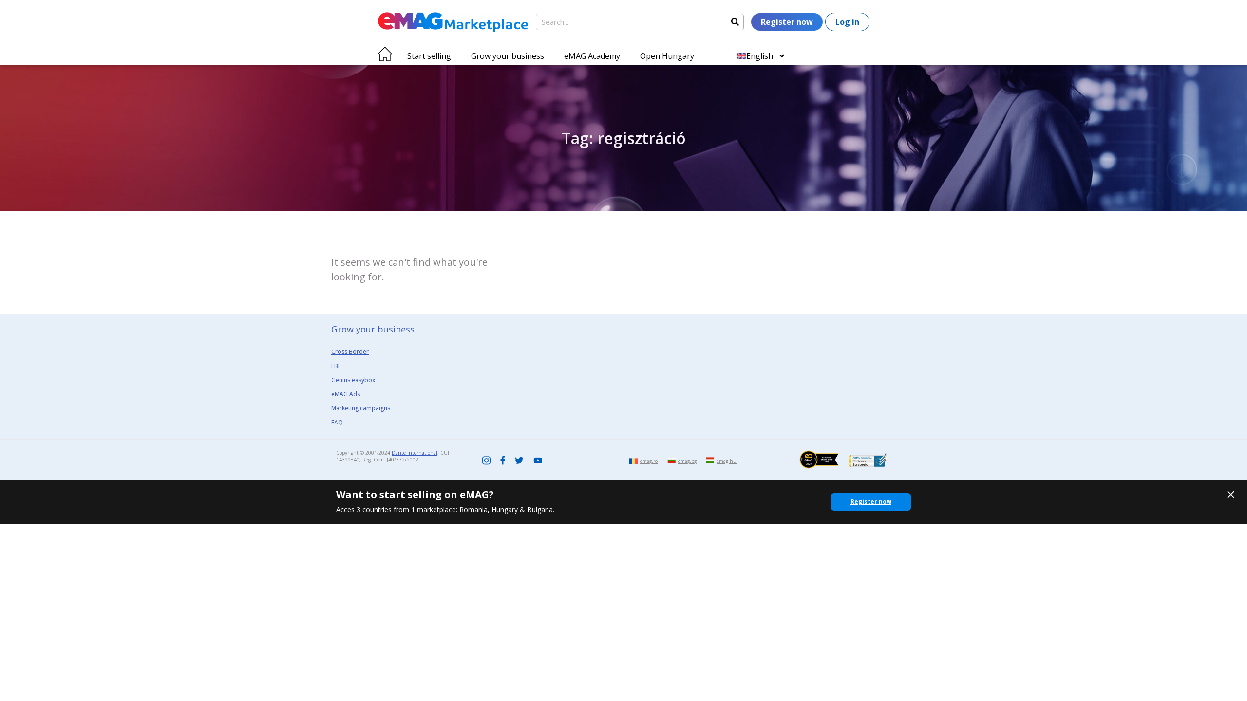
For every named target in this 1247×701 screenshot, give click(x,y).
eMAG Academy (592, 56)
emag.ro (649, 461)
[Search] (735, 22)
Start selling (429, 56)
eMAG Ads (345, 394)
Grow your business (507, 56)
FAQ (337, 422)
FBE (336, 366)
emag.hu (727, 461)
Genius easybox (353, 380)
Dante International (414, 452)
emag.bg (687, 461)
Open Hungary (667, 56)
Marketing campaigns (360, 408)
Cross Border (350, 352)
